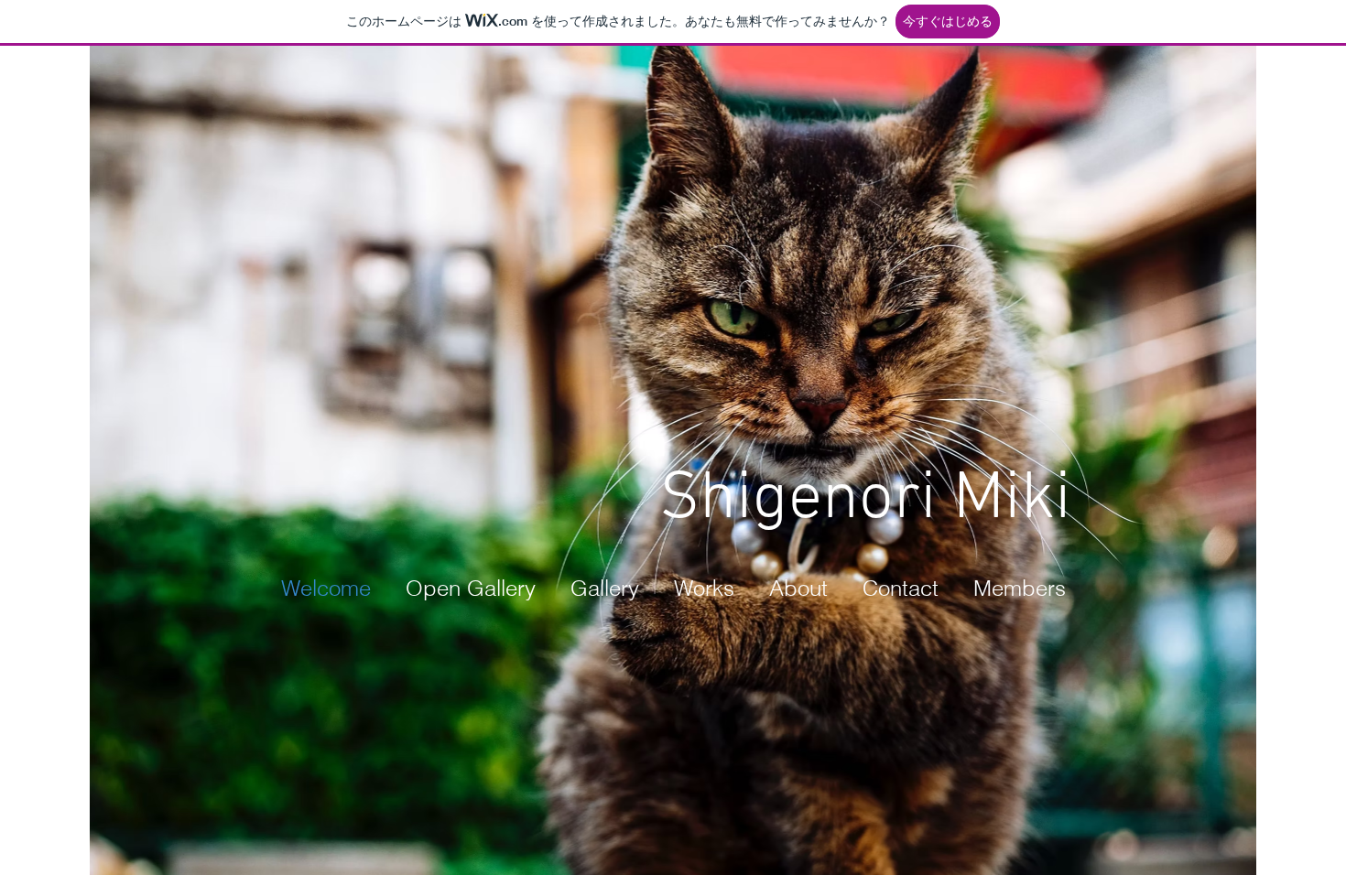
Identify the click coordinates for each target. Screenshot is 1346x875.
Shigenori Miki (865, 500)
